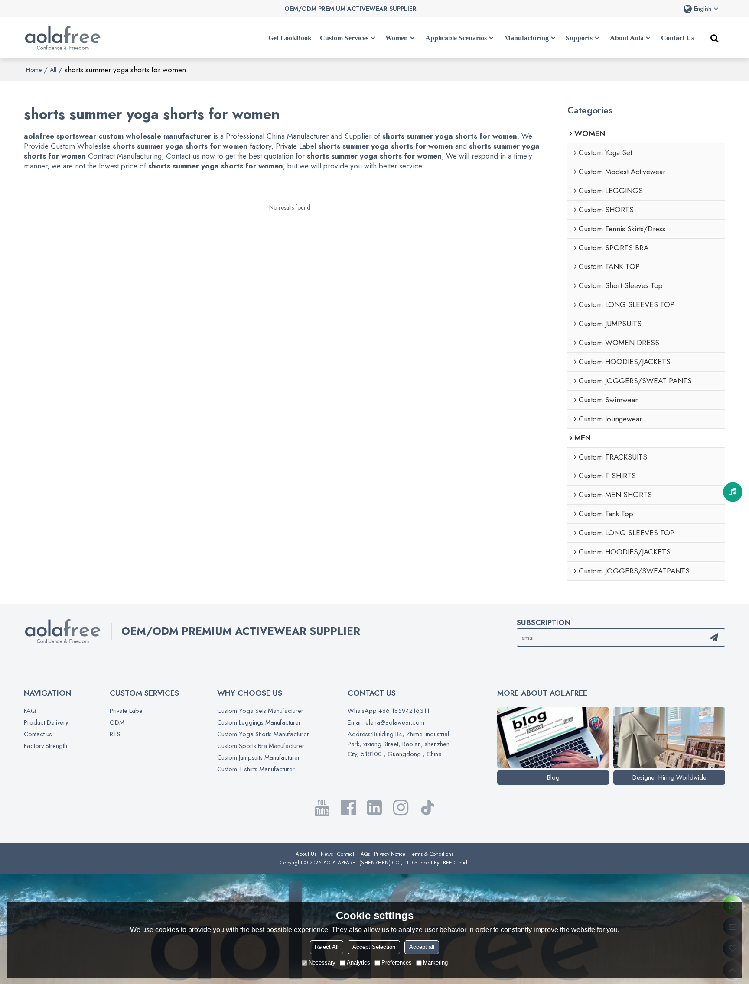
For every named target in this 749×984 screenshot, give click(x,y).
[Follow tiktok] (427, 808)
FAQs (364, 854)
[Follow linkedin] (374, 808)
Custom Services (344, 38)
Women (396, 38)
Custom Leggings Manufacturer (259, 722)
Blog (553, 777)
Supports (579, 38)
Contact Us (677, 38)
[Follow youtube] (322, 808)
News (327, 854)
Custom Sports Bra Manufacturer (260, 746)
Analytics (358, 962)
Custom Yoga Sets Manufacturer (260, 710)
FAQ (30, 710)
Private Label (127, 710)
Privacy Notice (389, 854)
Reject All (327, 947)
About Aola (627, 38)
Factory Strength (45, 746)
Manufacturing (526, 38)
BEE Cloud (455, 863)
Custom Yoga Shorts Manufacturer (263, 734)
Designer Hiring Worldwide (669, 777)
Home (34, 69)
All (53, 69)
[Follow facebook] (348, 808)
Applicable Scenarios (456, 38)
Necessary (322, 962)
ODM (117, 722)
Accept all (421, 947)
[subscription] (714, 637)
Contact (345, 854)
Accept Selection (373, 947)
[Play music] (732, 492)
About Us (306, 854)
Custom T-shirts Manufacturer (256, 769)
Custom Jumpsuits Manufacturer (258, 757)
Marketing (435, 962)
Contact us (38, 734)
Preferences (396, 962)
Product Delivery (46, 722)
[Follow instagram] (401, 808)
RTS (115, 734)
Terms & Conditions (431, 854)
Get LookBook (290, 38)
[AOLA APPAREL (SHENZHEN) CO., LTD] (63, 38)
